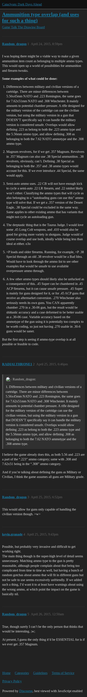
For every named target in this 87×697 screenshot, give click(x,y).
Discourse (26, 691)
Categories (22, 673)
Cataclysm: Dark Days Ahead (22, 4)
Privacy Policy (12, 681)
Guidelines (40, 673)
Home (6, 673)
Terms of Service (63, 673)
